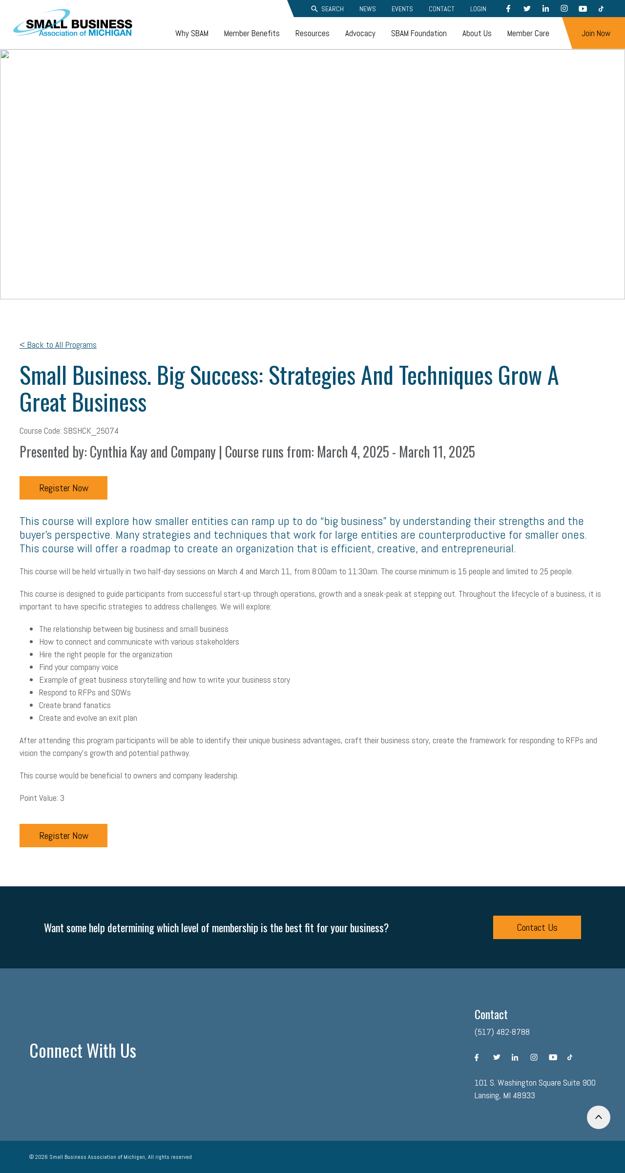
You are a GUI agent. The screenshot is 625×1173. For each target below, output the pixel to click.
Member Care (528, 33)
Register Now (63, 488)
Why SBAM (191, 33)
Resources (312, 33)
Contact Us (537, 927)
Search (332, 8)
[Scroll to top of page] (598, 1117)
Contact (442, 8)
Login (478, 8)
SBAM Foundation (419, 33)
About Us (477, 33)
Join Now (596, 33)
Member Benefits (252, 33)
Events (402, 8)
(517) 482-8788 (502, 1031)
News (367, 8)
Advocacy (360, 33)
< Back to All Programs (58, 344)
